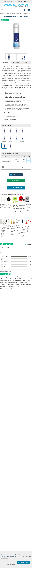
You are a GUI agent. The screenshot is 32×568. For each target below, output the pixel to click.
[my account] (24, 10)
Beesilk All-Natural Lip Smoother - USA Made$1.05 (23, 231)
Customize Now (16, 180)
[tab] (6, 62)
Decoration (16, 62)
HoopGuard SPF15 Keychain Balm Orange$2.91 (28, 230)
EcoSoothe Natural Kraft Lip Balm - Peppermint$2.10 (13, 230)
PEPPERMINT (22, 133)
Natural (16, 133)
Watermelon (22, 141)
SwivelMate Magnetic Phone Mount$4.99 (28, 207)
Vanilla (16, 141)
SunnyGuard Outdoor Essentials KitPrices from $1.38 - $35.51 (3, 231)
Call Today (16, 187)
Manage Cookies (11, 564)
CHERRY (4, 133)
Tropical (10, 141)
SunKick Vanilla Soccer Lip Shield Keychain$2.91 (18, 230)
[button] (8, 1)
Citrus (10, 133)
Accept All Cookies (23, 562)
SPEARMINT (4, 141)
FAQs (26, 62)
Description (6, 62)
